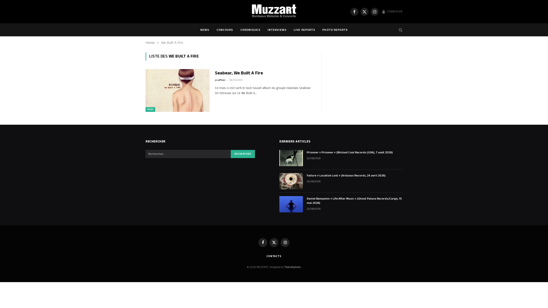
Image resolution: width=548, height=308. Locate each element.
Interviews (277, 30)
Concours (225, 30)
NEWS (204, 30)
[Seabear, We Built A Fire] (178, 90)
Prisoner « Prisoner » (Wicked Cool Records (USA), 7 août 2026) (350, 152)
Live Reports (304, 30)
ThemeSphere (292, 267)
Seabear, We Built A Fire (239, 73)
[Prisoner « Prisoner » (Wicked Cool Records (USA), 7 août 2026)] (291, 158)
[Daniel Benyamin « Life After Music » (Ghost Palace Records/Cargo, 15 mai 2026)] (291, 204)
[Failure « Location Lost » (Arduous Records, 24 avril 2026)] (291, 181)
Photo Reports (335, 30)
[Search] (400, 30)
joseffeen (220, 80)
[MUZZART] (274, 12)
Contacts (274, 256)
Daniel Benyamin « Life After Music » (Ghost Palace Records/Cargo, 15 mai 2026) (354, 201)
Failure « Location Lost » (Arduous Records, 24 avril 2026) (346, 175)
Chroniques (250, 30)
